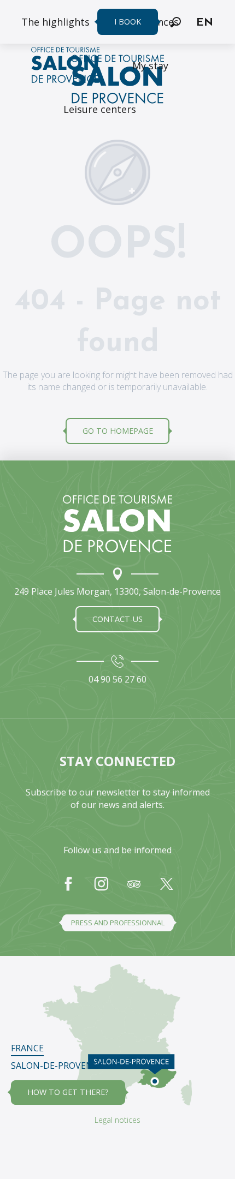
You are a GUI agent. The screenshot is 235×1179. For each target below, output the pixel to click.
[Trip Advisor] (134, 889)
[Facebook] (68, 889)
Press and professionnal (117, 922)
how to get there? (68, 1092)
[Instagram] (101, 889)
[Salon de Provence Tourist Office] (117, 81)
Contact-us (117, 619)
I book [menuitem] (127, 21)
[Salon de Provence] (117, 523)
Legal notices (117, 1120)
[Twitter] (166, 889)
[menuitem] (55, 22)
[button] (175, 22)
